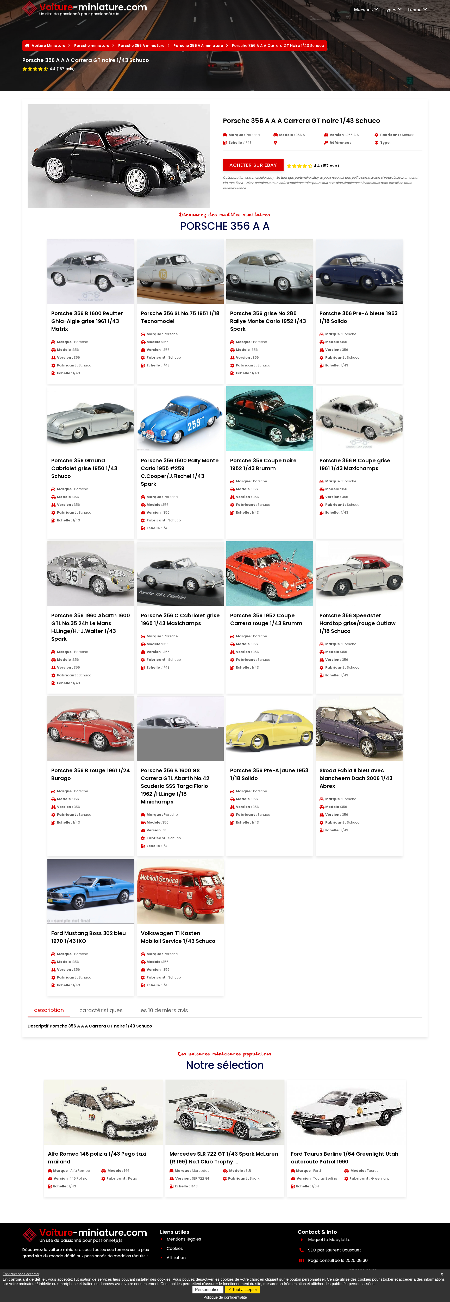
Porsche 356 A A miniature (198, 45)
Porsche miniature (91, 45)
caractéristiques (101, 1010)
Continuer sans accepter (21, 1274)
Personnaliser (208, 1289)
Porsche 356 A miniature (141, 45)
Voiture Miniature (48, 45)
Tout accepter (244, 1289)
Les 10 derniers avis (163, 1010)
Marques (363, 9)
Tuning (414, 9)
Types (389, 9)
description (49, 1010)
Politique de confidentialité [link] (225, 1297)
